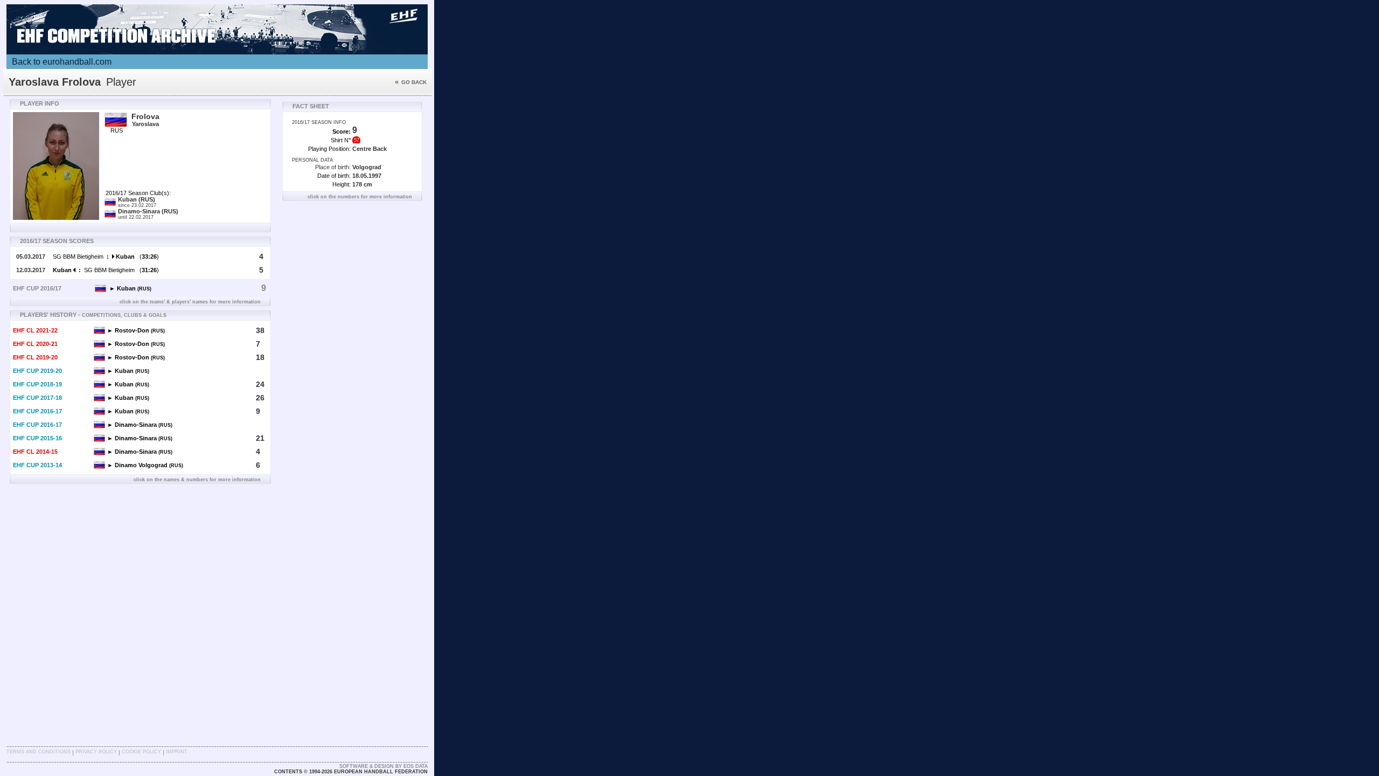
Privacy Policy (96, 751)
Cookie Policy (141, 751)
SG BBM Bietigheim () (106, 256)
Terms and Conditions (38, 751)
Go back (411, 82)
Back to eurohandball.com (62, 61)
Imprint (176, 751)
